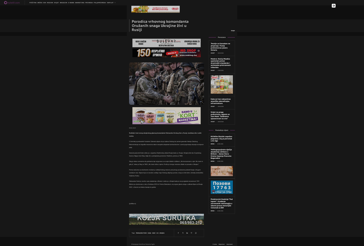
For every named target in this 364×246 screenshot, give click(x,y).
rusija (149, 233)
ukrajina (161, 233)
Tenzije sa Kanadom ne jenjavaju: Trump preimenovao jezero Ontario (220, 46)
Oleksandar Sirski (141, 233)
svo (157, 233)
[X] (183, 233)
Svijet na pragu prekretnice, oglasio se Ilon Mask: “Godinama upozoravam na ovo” (220, 115)
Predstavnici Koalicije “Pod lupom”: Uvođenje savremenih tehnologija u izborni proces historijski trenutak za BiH (222, 203)
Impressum (230, 244)
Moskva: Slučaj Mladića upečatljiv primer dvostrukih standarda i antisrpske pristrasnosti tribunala (221, 63)
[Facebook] (178, 233)
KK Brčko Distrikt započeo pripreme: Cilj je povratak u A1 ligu (221, 138)
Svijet (233, 30)
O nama (215, 244)
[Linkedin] (187, 233)
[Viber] (191, 233)
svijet (153, 233)
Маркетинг (222, 244)
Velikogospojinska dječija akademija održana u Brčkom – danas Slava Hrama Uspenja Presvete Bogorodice (221, 154)
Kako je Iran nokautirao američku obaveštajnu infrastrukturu (221, 101)
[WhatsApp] (196, 233)
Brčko (212, 144)
